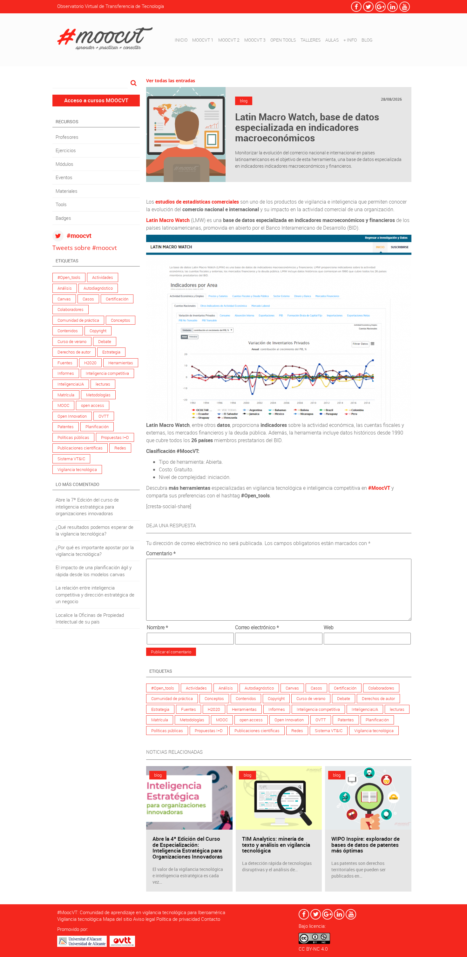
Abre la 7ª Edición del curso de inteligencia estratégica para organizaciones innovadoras (87, 506)
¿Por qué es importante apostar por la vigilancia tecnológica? (95, 550)
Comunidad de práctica (78, 320)
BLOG (367, 40)
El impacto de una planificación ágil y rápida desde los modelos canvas (94, 570)
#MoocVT (379, 487)
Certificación (117, 299)
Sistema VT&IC (71, 459)
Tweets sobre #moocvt (84, 248)
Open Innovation (72, 416)
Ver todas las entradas (170, 81)
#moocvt (79, 235)
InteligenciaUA (71, 384)
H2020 (90, 363)
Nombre (157, 627)
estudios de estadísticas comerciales (197, 201)
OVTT (103, 416)
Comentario (161, 553)
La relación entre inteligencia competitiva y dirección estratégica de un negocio (95, 594)
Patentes (66, 426)
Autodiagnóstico (98, 288)
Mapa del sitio (117, 919)
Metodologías (98, 395)
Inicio (181, 40)
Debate (104, 341)
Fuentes (65, 363)
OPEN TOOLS (283, 40)
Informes (66, 373)
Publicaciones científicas (80, 448)
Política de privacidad (178, 919)
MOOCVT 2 (229, 40)
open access (92, 405)
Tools (61, 204)
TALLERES (311, 40)
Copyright (98, 331)
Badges (63, 218)
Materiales (67, 191)
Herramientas (120, 363)
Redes (120, 448)
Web (329, 627)
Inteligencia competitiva (107, 373)
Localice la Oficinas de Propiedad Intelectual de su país (90, 618)
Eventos (64, 177)
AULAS (332, 40)
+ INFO (350, 40)
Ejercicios (66, 150)
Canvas (64, 299)
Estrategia (111, 352)
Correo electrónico (257, 627)
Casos (88, 299)
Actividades (102, 277)
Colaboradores (71, 309)
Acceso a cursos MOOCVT (96, 100)
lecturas (103, 384)
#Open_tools (69, 277)
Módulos (64, 164)
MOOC (63, 405)
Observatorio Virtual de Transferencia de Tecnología (110, 6)
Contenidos (68, 331)
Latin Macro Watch (168, 220)
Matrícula (66, 395)
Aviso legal (144, 919)
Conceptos (120, 320)
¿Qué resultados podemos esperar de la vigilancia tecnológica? (94, 530)
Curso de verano (72, 341)
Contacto (210, 919)
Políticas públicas (73, 437)
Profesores (67, 137)
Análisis (65, 288)
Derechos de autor (74, 352)
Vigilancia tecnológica (77, 469)
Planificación (97, 426)
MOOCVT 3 (255, 40)
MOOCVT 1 (202, 40)
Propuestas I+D (115, 437)
